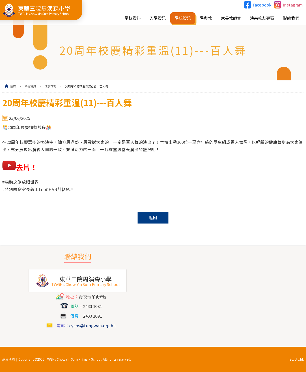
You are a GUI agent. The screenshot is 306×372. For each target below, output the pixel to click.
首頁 (13, 86)
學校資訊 (30, 86)
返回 (153, 217)
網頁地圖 (8, 359)
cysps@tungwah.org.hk (92, 325)
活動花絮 (50, 86)
